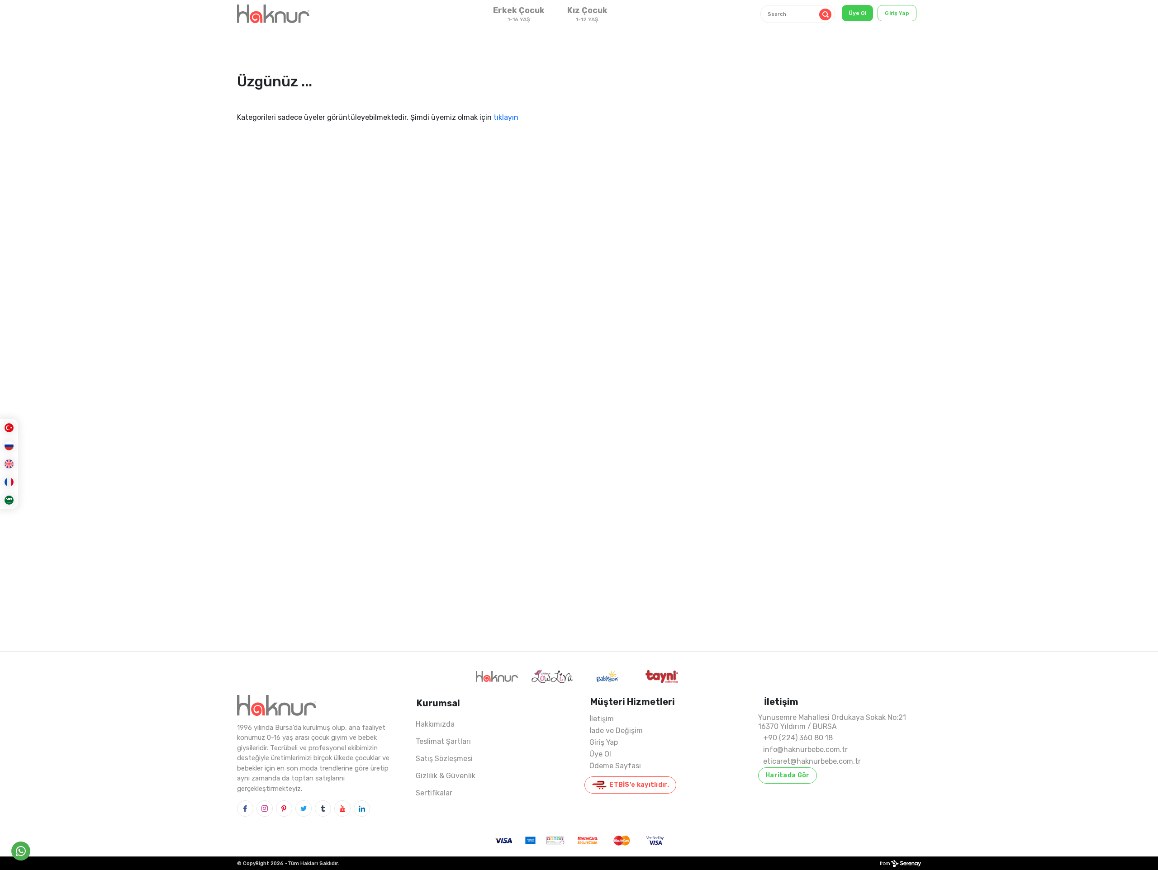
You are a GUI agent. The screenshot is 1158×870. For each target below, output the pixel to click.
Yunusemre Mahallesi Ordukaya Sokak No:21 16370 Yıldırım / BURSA (832, 722)
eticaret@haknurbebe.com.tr (812, 761)
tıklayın (506, 117)
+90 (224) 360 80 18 (798, 737)
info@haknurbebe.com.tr (805, 749)
